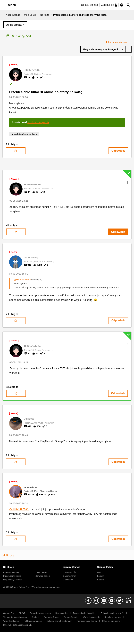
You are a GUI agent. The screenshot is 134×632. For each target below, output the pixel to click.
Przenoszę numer (11, 572)
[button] (128, 68)
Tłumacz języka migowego (15, 617)
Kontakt (100, 576)
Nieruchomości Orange (87, 621)
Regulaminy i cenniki (12, 580)
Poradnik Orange (51, 617)
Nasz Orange (13, 14)
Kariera (100, 580)
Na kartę (44, 14)
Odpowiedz (118, 150)
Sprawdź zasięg (42, 576)
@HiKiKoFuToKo (22, 279)
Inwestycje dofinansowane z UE (17, 625)
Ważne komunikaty (91, 617)
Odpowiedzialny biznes (40, 613)
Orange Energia (71, 617)
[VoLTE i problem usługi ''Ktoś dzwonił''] (123, 49)
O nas (99, 572)
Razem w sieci (61, 613)
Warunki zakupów (11, 621)
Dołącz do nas (89, 4)
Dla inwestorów (69, 576)
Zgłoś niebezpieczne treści (113, 613)
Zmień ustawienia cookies (84, 613)
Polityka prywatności (33, 621)
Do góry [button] (10, 555)
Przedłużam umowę (12, 576)
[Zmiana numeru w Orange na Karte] (129, 49)
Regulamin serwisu (113, 617)
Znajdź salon (41, 572)
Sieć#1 (22, 613)
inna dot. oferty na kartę (24, 134)
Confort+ (35, 617)
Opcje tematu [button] (14, 24)
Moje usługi (30, 14)
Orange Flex (8, 613)
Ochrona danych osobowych (59, 621)
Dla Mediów (68, 580)
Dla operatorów (69, 572)
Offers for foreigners (111, 621)
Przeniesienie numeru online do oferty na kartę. (46, 92)
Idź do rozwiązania (117, 42)
